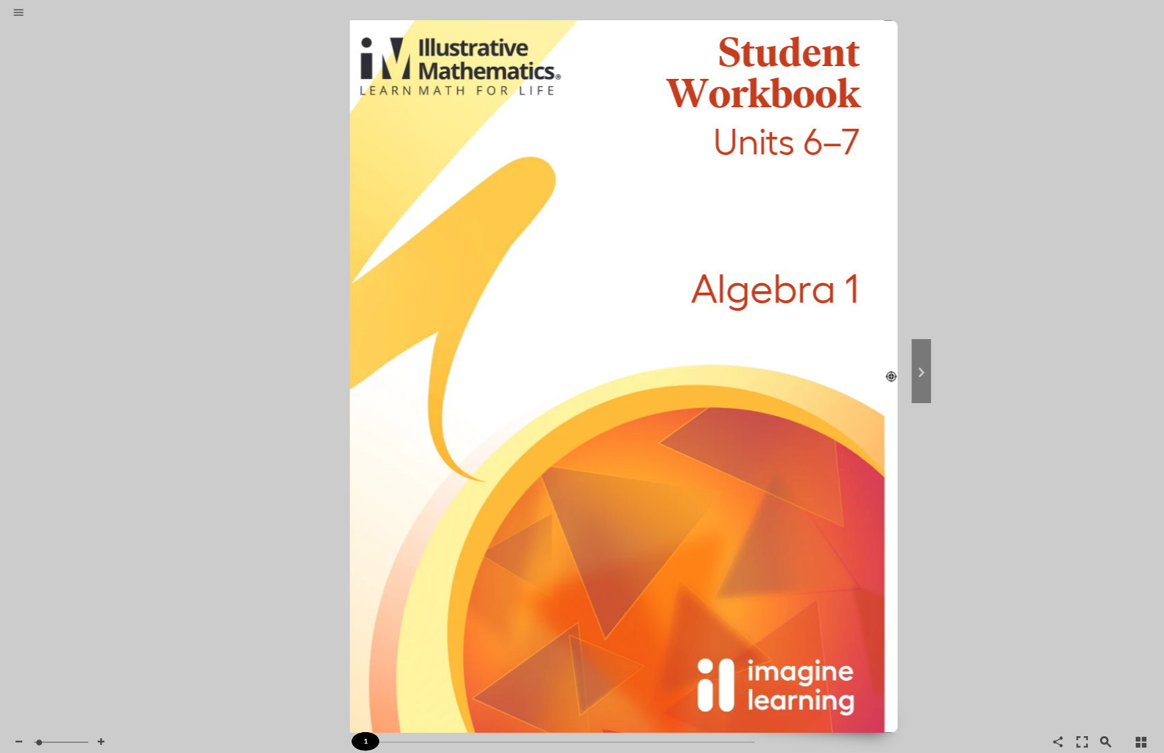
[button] (18, 13)
